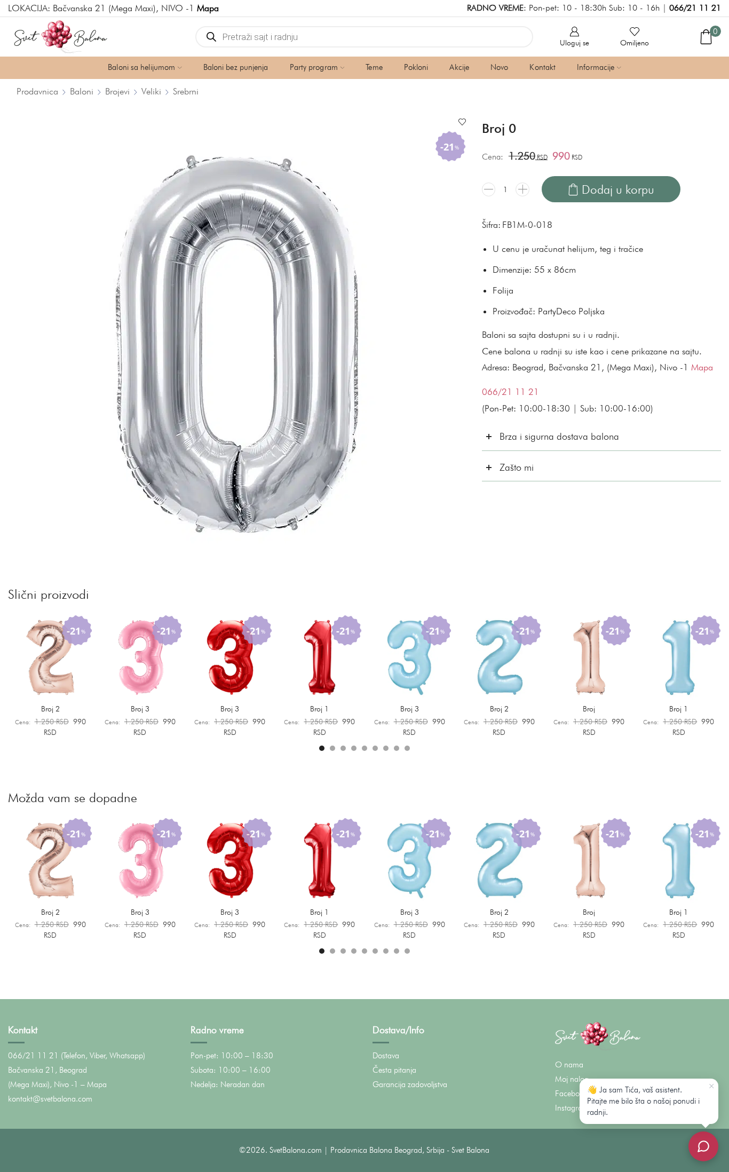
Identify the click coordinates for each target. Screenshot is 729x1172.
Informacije (595, 67)
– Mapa (94, 1084)
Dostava (386, 1055)
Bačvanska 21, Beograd (47, 1070)
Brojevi (117, 91)
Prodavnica (37, 91)
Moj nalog (572, 1079)
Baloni (81, 91)
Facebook (571, 1093)
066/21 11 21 (695, 8)
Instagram (572, 1108)
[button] (321, 748)
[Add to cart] (78, 688)
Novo (499, 67)
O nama (569, 1065)
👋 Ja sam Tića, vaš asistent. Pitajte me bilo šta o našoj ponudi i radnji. (643, 1101)
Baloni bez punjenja (235, 67)
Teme (374, 67)
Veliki (151, 91)
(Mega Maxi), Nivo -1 (43, 1084)
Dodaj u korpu (618, 189)
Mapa (702, 367)
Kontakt (542, 67)
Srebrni (186, 91)
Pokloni (416, 67)
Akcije (459, 67)
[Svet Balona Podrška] (703, 1146)
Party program (314, 67)
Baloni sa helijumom (141, 67)
